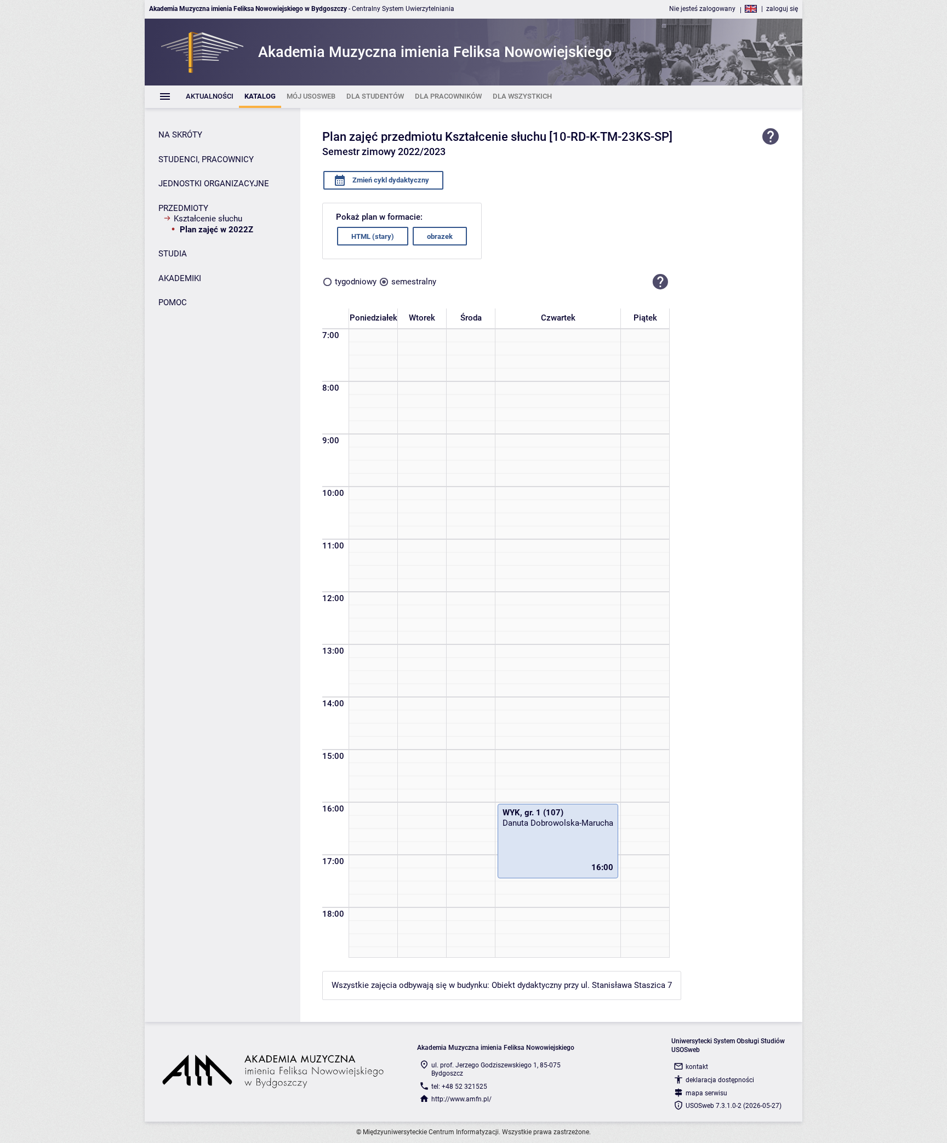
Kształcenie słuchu (208, 219)
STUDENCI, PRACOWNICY (206, 159)
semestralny (413, 282)
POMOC (172, 302)
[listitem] (209, 96)
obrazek (440, 236)
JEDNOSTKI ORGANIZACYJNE (213, 183)
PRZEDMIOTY (183, 208)
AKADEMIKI (179, 278)
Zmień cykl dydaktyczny (390, 180)
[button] (660, 281)
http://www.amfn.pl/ (461, 1099)
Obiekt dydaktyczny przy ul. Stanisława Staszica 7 (582, 985)
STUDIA (172, 254)
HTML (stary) (372, 236)
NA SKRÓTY (180, 135)
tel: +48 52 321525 (459, 1086)
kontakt (697, 1067)
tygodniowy (355, 282)
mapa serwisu (706, 1093)
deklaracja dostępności (720, 1080)
